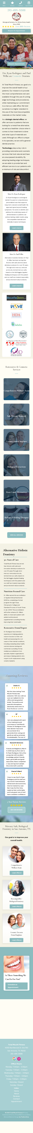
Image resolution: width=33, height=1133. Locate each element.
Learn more (16, 228)
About (16, 1093)
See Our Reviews (17, 810)
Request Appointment (16, 64)
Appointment (16, 1101)
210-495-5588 (16, 10)
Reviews (16, 1096)
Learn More (16, 873)
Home (16, 1091)
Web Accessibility (25, 1115)
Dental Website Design (12, 1117)
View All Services (16, 535)
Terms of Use (14, 1115)
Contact (16, 1099)
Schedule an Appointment (13, 986)
